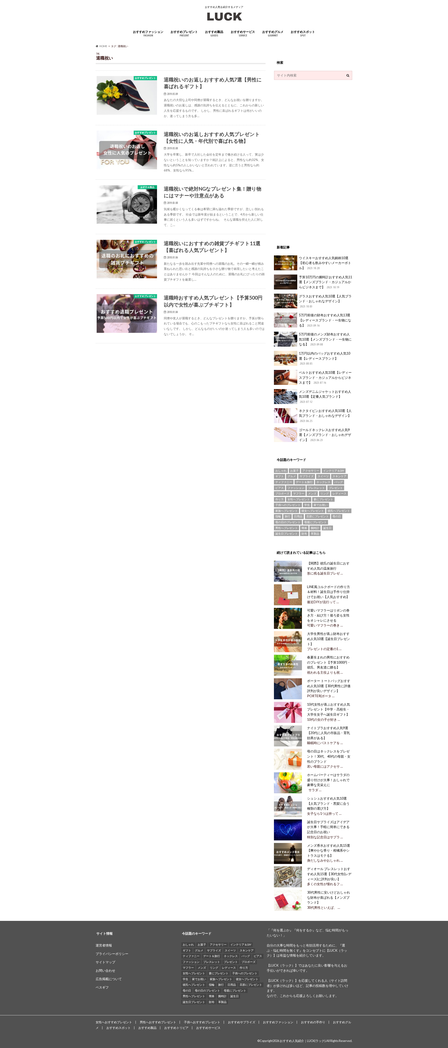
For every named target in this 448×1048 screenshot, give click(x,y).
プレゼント (336, 488)
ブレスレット (316, 488)
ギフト (279, 476)
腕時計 (315, 528)
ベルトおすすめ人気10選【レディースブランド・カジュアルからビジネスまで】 (325, 377)
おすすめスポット (303, 33)
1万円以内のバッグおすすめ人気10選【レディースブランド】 (324, 358)
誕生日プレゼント (286, 533)
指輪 (278, 516)
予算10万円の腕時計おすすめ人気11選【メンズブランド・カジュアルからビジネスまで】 (325, 282)
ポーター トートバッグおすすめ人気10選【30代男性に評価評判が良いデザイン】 (328, 686)
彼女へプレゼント (312, 510)
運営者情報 (104, 945)
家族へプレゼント (286, 510)
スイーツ (323, 476)
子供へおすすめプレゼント (202, 1022)
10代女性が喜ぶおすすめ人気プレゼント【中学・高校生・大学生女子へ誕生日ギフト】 (328, 709)
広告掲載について (109, 979)
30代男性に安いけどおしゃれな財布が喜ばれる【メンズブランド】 (328, 897)
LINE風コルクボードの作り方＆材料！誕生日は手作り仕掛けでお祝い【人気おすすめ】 (328, 592)
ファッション (295, 488)
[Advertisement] (309, 160)
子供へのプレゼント (288, 505)
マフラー (298, 493)
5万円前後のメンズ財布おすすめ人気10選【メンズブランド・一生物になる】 (325, 339)
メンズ (312, 493)
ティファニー (283, 482)
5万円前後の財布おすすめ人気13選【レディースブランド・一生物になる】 (325, 320)
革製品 (315, 533)
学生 (307, 505)
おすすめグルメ (273, 33)
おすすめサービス (243, 33)
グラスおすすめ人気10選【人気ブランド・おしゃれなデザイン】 (325, 301)
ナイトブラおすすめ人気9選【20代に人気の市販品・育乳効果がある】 (328, 733)
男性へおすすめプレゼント (158, 1022)
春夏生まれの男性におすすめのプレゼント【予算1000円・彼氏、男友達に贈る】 (328, 662)
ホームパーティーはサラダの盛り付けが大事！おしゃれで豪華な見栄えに (328, 780)
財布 (304, 533)
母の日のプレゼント (288, 522)
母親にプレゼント (315, 522)
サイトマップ (105, 962)
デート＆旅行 (304, 482)
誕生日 (327, 528)
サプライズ (307, 476)
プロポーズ (282, 493)
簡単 (304, 528)
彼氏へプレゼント (339, 510)
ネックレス (323, 482)
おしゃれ (281, 470)
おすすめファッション (148, 33)
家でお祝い (321, 505)
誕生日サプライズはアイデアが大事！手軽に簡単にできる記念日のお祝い (328, 827)
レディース (339, 493)
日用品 (298, 516)
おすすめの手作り (313, 1022)
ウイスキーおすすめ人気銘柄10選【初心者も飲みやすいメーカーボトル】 (325, 263)
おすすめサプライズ (241, 1022)
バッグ (338, 482)
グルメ (291, 476)
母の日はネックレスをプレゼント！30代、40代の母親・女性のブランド (328, 756)
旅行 (287, 516)
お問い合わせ (105, 970)
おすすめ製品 (214, 33)
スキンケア (339, 476)
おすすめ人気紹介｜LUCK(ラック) (303, 1041)
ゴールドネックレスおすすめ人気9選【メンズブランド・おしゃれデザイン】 (325, 435)
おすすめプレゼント (184, 33)
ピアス (279, 488)
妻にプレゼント (323, 499)
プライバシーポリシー (112, 954)
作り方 (279, 499)
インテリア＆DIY (333, 470)
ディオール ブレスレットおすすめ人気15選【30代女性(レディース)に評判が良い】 (329, 874)
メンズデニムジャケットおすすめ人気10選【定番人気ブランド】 (325, 396)
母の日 (336, 516)
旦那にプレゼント (317, 516)
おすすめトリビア (176, 1028)
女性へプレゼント (298, 499)
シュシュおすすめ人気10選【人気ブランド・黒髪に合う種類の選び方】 (328, 803)
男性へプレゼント (286, 528)
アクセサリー (310, 470)
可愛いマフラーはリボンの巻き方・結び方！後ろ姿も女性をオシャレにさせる (328, 615)
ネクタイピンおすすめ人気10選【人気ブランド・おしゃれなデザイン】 (325, 415)
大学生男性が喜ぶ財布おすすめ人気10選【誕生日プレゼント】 (328, 639)
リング (324, 493)
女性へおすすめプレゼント (114, 1022)
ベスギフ (102, 987)
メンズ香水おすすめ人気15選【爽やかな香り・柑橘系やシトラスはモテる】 (328, 850)
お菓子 (294, 470)
